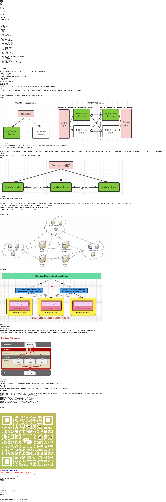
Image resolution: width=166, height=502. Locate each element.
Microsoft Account (3, 16)
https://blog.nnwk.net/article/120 (10, 470)
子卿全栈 (2, 496)
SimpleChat (2, 13)
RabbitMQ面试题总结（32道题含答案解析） (13, 477)
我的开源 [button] (3, 11)
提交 (1, 492)
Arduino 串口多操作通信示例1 (10, 478)
